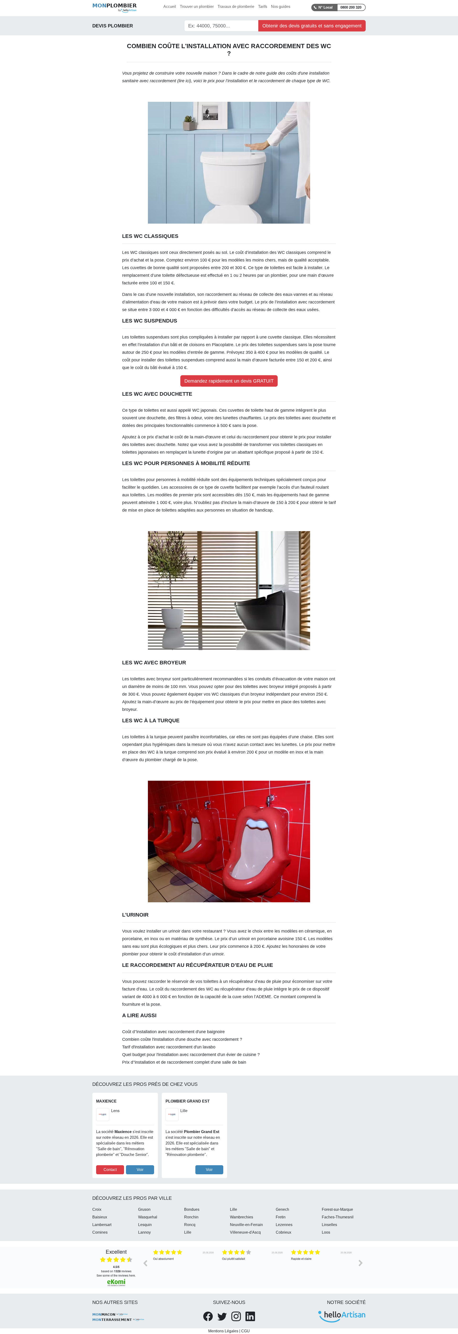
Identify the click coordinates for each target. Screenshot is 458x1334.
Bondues (191, 1209)
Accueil (169, 7)
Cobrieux (283, 1232)
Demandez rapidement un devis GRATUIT (229, 381)
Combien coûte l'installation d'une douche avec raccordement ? (182, 1039)
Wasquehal (147, 1217)
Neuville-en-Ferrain (246, 1225)
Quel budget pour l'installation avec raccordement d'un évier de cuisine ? (191, 1054)
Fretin (281, 1217)
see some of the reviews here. (116, 1275)
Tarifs (262, 7)
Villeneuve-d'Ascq (245, 1232)
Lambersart (101, 1225)
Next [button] (361, 1263)
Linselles (329, 1225)
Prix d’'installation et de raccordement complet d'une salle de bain (184, 1062)
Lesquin (145, 1225)
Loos (326, 1232)
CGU (245, 1331)
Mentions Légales (223, 1331)
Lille (233, 1209)
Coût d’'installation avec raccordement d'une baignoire (173, 1031)
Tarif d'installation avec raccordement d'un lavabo (168, 1047)
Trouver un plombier (197, 7)
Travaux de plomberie (236, 7)
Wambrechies (241, 1217)
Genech (282, 1209)
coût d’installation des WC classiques (270, 252)
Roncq (189, 1225)
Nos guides (280, 7)
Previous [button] (145, 1263)
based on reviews (116, 1269)
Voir (140, 1170)
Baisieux (99, 1217)
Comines (100, 1232)
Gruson (144, 1209)
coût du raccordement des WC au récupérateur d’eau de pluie (214, 989)
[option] (184, 1266)
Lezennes (284, 1225)
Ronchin (191, 1217)
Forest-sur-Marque (337, 1209)
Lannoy (144, 1232)
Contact (110, 1170)
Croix (96, 1209)
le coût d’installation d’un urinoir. (194, 954)
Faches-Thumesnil (338, 1217)
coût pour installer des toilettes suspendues (163, 360)
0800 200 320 (350, 7)
